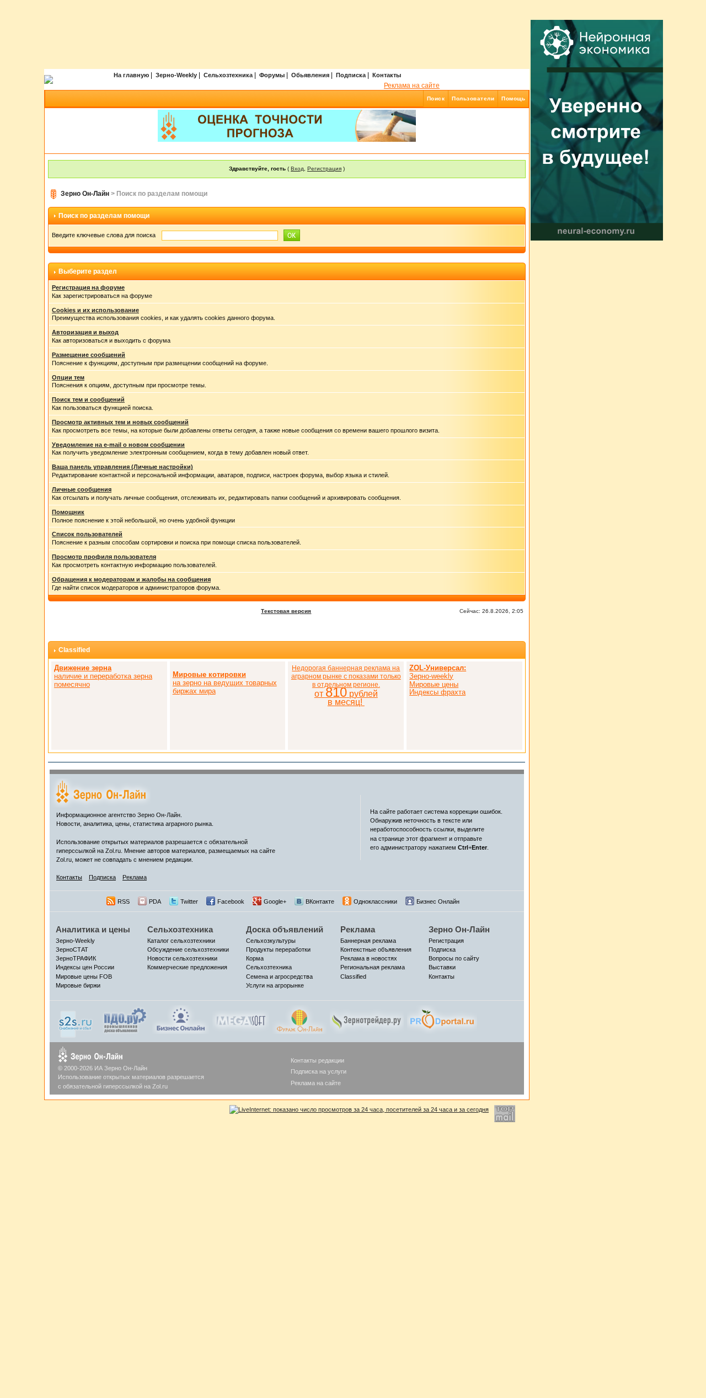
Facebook (230, 901)
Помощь (513, 98)
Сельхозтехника (228, 75)
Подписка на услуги (318, 1071)
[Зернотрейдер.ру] (367, 1019)
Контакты (386, 75)
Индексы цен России (85, 967)
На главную (131, 75)
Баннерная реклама (368, 940)
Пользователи (473, 98)
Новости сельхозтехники (182, 958)
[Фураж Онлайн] (299, 1019)
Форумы (272, 75)
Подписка (351, 75)
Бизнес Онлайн (437, 901)
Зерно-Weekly (176, 75)
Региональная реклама (372, 967)
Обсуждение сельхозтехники (188, 949)
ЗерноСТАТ (72, 949)
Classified (74, 650)
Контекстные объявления (375, 949)
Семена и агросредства (279, 976)
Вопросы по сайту (454, 958)
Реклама (134, 877)
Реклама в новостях (368, 958)
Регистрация (324, 169)
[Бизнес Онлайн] (180, 1019)
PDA (155, 901)
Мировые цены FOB (84, 976)
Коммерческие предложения (187, 967)
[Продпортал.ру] (442, 1019)
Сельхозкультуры (271, 940)
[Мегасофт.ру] (240, 1019)
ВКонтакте (320, 901)
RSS (123, 901)
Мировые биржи (78, 985)
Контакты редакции (317, 1060)
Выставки (442, 967)
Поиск (436, 98)
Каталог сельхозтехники (181, 940)
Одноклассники (375, 901)
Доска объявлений (284, 929)
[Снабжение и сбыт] (76, 1021)
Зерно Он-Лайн (85, 194)
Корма (255, 958)
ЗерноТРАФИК (76, 958)
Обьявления (310, 75)
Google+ (275, 901)
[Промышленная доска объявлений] (125, 1020)
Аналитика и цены (93, 929)
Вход (297, 169)
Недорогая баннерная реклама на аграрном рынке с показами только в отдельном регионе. (346, 685)
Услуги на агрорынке (275, 985)
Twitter (189, 901)
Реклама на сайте (412, 85)
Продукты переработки (278, 949)
